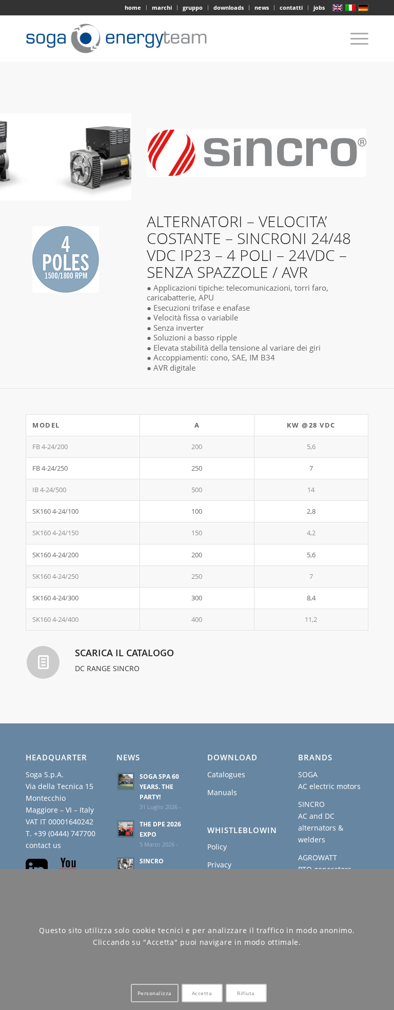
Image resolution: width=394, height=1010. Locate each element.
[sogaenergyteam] (121, 38)
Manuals (222, 792)
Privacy (219, 865)
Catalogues (226, 774)
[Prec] (23, 157)
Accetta (202, 993)
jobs (319, 7)
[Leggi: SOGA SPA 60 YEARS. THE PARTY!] (125, 781)
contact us (43, 845)
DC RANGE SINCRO (107, 668)
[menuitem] (133, 7)
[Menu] (354, 38)
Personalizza (154, 993)
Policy (217, 847)
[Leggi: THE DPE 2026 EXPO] (125, 829)
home (133, 7)
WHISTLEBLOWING (245, 830)
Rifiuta (246, 993)
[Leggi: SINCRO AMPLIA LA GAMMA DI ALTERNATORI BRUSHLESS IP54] (125, 866)
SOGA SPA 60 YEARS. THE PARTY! (159, 786)
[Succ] (108, 157)
